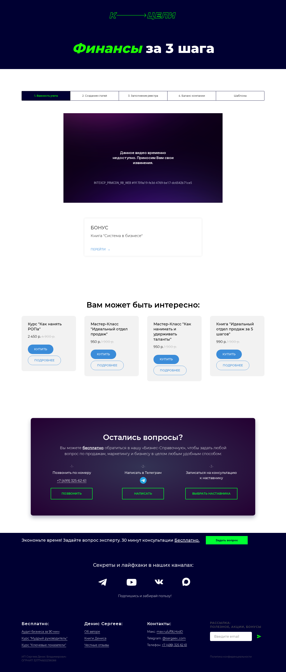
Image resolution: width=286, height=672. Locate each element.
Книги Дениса (95, 638)
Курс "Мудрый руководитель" (44, 638)
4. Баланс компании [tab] (192, 95)
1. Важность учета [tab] (46, 95)
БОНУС (99, 228)
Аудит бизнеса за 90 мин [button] (40, 632)
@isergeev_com (174, 638)
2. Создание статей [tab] (94, 95)
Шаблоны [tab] (240, 95)
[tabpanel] (143, 158)
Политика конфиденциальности (231, 656)
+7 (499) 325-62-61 (71, 481)
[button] (227, 540)
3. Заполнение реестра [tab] (143, 95)
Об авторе (92, 632)
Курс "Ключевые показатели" (44, 645)
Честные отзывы (96, 645)
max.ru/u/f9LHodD (170, 632)
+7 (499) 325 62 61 (174, 645)
